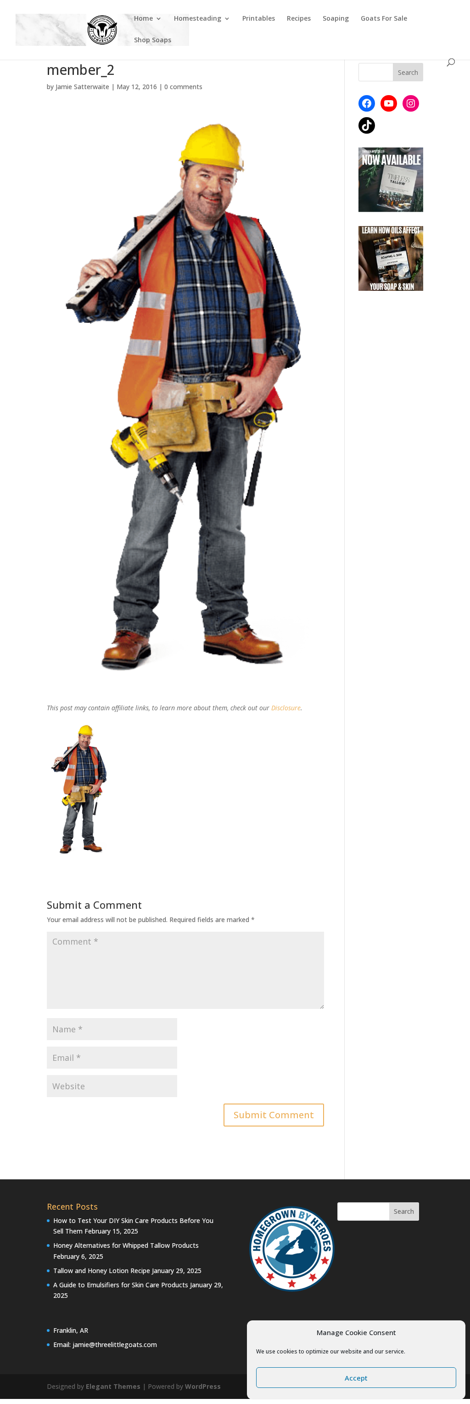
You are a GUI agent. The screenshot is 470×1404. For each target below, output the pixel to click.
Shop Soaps (152, 40)
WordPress (203, 1386)
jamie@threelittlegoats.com (115, 1344)
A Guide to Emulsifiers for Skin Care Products (120, 1284)
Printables (258, 19)
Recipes (299, 19)
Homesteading (197, 19)
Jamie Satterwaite (82, 86)
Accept (356, 1377)
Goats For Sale (384, 19)
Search (404, 1211)
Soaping (336, 19)
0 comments (183, 86)
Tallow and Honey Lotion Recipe (101, 1270)
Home (143, 19)
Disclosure (286, 707)
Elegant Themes (113, 1386)
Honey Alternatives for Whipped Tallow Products (126, 1245)
